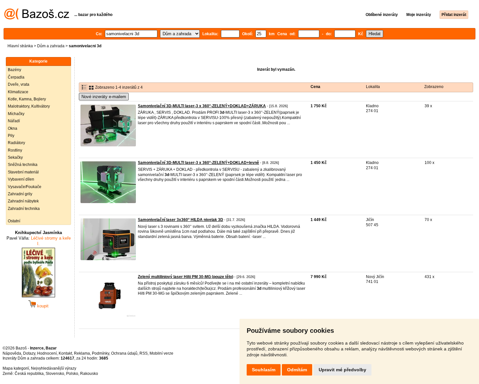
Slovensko (55, 373)
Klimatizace (18, 92)
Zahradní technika (24, 208)
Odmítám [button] (297, 369)
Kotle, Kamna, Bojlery (27, 99)
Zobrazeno (433, 86)
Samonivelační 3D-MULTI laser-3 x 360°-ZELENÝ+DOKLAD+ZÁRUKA (202, 106)
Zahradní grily (20, 194)
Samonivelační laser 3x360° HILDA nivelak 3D (180, 219)
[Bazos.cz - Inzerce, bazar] (36, 18)
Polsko (72, 373)
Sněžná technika (22, 164)
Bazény (14, 69)
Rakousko (89, 373)
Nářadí (14, 121)
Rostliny (15, 150)
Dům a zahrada (51, 46)
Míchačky (16, 113)
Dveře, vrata (18, 84)
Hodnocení (47, 353)
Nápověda (12, 353)
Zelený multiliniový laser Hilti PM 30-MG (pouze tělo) (185, 276)
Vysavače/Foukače (24, 187)
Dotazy (29, 353)
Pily (11, 135)
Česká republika (29, 373)
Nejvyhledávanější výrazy (53, 368)
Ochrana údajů (124, 353)
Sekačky (15, 157)
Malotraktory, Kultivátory (29, 106)
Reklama (82, 353)
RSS (143, 353)
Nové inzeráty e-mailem (103, 96)
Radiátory (16, 142)
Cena (315, 86)
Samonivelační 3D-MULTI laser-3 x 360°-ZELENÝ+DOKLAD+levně (198, 162)
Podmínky (100, 353)
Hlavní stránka (20, 46)
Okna (12, 128)
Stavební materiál (23, 172)
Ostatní (14, 221)
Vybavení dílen (21, 179)
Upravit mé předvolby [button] (342, 369)
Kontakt (65, 353)
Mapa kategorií (16, 368)
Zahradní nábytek (23, 201)
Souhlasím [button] (263, 369)
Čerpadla (16, 77)
